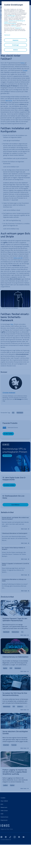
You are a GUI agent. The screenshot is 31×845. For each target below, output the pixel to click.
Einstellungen (11, 15)
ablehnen (13, 26)
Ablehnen (15, 49)
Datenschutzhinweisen (10, 23)
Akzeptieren (18, 28)
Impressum (7, 35)
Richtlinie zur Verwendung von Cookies (14, 21)
